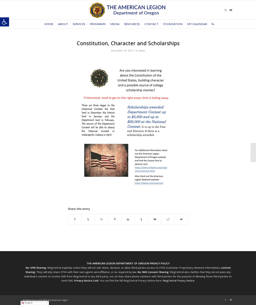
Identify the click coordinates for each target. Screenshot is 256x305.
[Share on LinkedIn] (128, 219)
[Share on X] (88, 219)
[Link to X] (225, 10)
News (142, 50)
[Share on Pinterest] (114, 219)
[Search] (211, 24)
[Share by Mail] (181, 219)
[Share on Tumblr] (141, 219)
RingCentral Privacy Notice (178, 280)
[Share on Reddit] (167, 219)
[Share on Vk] (154, 219)
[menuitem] (49, 24)
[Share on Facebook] (74, 219)
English (28, 303)
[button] (4, 21)
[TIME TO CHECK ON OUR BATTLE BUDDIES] (253, 152)
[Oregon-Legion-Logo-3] (128, 9)
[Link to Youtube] (230, 10)
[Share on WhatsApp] (101, 219)
